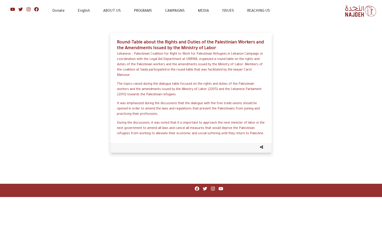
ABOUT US (112, 11)
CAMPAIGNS (175, 11)
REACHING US (258, 11)
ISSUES (228, 11)
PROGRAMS (143, 11)
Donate (58, 11)
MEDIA (203, 11)
